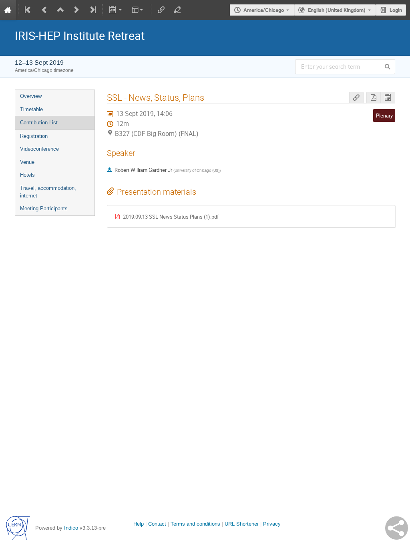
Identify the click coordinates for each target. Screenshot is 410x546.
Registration (34, 136)
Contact (157, 523)
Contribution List (39, 123)
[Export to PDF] (373, 98)
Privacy (272, 523)
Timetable (31, 109)
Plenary (384, 115)
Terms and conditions (195, 523)
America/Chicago (263, 10)
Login (396, 10)
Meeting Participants (44, 208)
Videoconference (39, 149)
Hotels (27, 175)
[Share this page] (396, 528)
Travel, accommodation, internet (48, 192)
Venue (27, 162)
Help (138, 523)
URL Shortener (242, 523)
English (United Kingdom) (337, 10)
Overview (31, 96)
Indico (71, 527)
